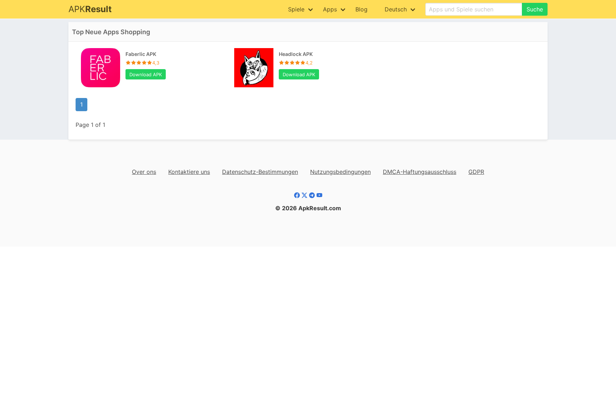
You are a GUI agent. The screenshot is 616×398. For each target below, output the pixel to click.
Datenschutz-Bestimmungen (260, 171)
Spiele (296, 9)
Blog (361, 9)
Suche (535, 9)
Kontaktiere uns (189, 171)
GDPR (476, 171)
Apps (330, 9)
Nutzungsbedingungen (340, 171)
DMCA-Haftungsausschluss (419, 171)
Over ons (144, 171)
